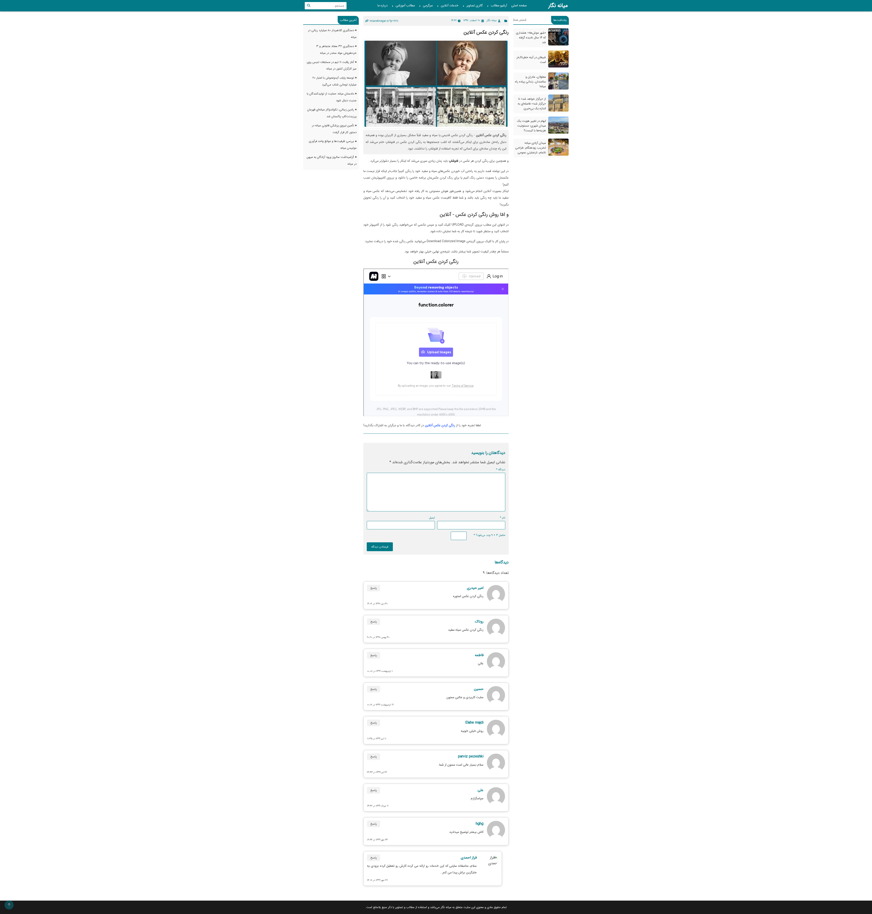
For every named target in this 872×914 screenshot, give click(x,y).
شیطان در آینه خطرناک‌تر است (531, 60)
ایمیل (432, 518)
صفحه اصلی (519, 5)
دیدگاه (500, 469)
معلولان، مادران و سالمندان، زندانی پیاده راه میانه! (530, 82)
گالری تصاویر (473, 5)
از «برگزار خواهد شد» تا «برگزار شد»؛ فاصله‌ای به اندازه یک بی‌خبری (532, 104)
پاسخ (373, 588)
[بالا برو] (9, 904)
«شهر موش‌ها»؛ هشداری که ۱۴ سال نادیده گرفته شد (531, 37)
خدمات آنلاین (447, 5)
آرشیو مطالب (497, 5)
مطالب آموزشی (403, 5)
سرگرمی (426, 5)
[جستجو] (308, 5)
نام (502, 518)
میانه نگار (558, 5)
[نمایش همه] (519, 20)
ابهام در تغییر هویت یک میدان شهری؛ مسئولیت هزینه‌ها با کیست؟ (531, 126)
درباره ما (382, 5)
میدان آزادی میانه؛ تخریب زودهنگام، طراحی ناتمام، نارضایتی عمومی (530, 148)
